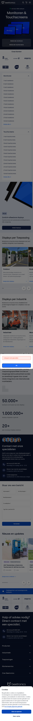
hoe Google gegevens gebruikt (13, 706)
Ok (16, 365)
